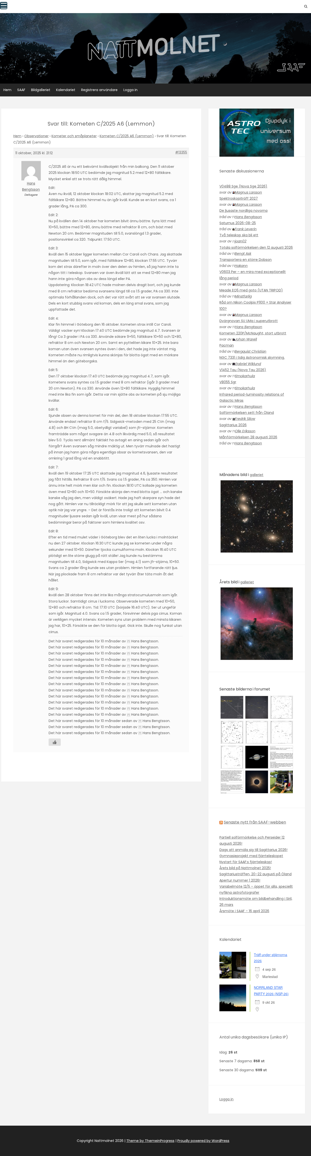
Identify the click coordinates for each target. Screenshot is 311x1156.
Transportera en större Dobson (245, 259)
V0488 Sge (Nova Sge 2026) (243, 186)
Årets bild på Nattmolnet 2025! (245, 868)
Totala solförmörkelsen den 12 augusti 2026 (256, 247)
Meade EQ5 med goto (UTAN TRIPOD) (251, 290)
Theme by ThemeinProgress (150, 1140)
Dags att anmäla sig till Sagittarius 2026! (253, 849)
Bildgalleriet (40, 89)
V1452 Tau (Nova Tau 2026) (242, 369)
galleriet (256, 474)
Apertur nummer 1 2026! (239, 880)
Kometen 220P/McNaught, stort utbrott (252, 333)
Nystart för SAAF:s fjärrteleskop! (245, 861)
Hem (7, 89)
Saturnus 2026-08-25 (237, 223)
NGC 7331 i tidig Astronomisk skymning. (252, 357)
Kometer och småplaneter (74, 136)
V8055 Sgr (227, 382)
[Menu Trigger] (3, 5)
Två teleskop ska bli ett (238, 235)
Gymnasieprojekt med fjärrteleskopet (251, 855)
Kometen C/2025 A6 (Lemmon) (127, 136)
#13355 (181, 152)
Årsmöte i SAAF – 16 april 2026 (244, 911)
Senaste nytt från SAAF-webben (255, 822)
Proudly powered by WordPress (203, 1140)
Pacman (226, 345)
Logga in (130, 89)
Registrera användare (99, 89)
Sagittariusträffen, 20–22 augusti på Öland (255, 874)
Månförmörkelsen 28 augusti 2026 (248, 437)
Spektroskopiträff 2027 (238, 198)
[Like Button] (55, 742)
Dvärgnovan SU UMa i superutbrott (248, 320)
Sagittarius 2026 (233, 425)
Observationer (36, 136)
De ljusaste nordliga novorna (243, 210)
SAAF (21, 89)
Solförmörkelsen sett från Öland (246, 412)
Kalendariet (65, 89)
